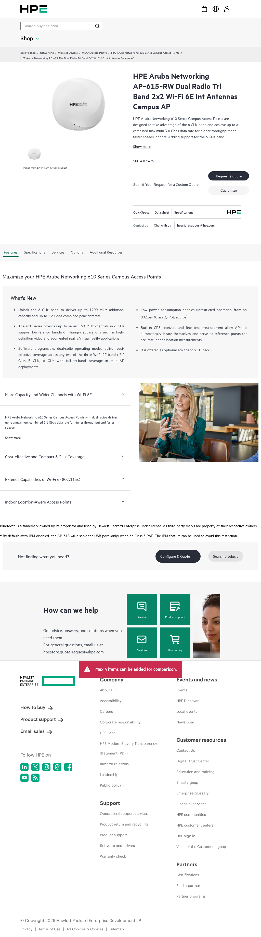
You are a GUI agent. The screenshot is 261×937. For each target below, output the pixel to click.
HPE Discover (187, 700)
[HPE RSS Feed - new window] (35, 778)
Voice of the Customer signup (201, 846)
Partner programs (191, 896)
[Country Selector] (216, 9)
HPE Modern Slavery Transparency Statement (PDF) (128, 748)
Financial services (191, 804)
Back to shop (28, 52)
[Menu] (238, 9)
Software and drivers (117, 845)
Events (181, 690)
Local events (186, 711)
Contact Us (185, 750)
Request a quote (229, 175)
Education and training (195, 772)
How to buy (175, 650)
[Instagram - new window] (46, 767)
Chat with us (162, 225)
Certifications (187, 875)
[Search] (97, 26)
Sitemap (117, 929)
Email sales (32, 731)
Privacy (26, 929)
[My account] (227, 9)
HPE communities (191, 814)
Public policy (111, 785)
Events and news (196, 679)
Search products (225, 556)
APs (238, 327)
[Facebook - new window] (68, 767)
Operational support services (124, 813)
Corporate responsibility (120, 722)
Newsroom (185, 722)
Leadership (109, 774)
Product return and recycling (124, 824)
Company (111, 679)
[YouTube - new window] (24, 778)
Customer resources (201, 740)
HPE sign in (185, 836)
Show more (142, 146)
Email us (142, 650)
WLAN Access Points (94, 52)
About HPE (109, 690)
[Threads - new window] (57, 767)
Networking (47, 52)
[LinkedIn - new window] (24, 767)
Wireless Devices (68, 52)
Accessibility (110, 700)
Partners (186, 864)
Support (110, 803)
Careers (106, 711)
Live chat (142, 617)
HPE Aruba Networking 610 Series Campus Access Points (145, 52)
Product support (175, 617)
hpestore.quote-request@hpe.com (73, 651)
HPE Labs (107, 733)
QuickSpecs (141, 212)
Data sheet (162, 212)
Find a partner (188, 885)
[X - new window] (35, 767)
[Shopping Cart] (204, 9)
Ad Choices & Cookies (85, 929)
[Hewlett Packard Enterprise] (33, 9)
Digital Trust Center (192, 761)
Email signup (187, 782)
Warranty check (113, 856)
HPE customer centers (194, 825)
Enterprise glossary (192, 793)
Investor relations (114, 764)
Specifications (183, 212)
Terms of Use (49, 929)
